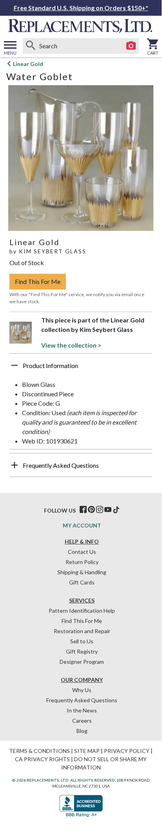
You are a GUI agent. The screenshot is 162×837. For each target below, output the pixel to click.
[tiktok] (116, 509)
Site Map (87, 750)
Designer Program (82, 661)
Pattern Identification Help (82, 610)
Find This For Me (37, 281)
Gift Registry (82, 651)
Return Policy (82, 562)
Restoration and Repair (82, 631)
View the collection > (71, 345)
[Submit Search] (30, 46)
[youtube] (107, 509)
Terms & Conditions (39, 750)
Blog (81, 730)
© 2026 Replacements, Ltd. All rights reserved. (64, 780)
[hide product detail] (14, 365)
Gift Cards (82, 582)
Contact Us (82, 551)
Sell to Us (81, 641)
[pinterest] (91, 509)
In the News (82, 710)
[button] (80, 368)
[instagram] (99, 509)
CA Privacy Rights (42, 759)
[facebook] (83, 509)
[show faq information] (14, 465)
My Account (82, 525)
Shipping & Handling (81, 572)
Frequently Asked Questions (81, 700)
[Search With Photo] (131, 46)
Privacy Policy (126, 750)
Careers (82, 720)
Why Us (81, 690)
